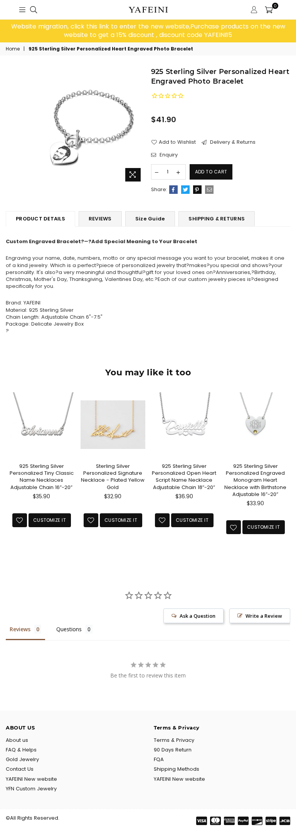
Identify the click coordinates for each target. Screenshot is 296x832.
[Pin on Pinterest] (197, 189)
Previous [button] (12, 475)
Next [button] (283, 475)
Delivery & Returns (232, 142)
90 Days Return (173, 749)
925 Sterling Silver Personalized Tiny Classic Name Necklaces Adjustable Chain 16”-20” (42, 476)
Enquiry (168, 154)
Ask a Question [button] (197, 615)
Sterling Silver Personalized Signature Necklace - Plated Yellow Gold (113, 476)
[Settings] (254, 9)
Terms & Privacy (174, 740)
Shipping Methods (176, 769)
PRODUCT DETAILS (40, 218)
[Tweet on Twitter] (185, 189)
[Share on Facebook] (173, 189)
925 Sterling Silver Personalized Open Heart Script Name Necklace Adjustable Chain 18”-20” (184, 476)
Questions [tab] (69, 629)
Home (13, 49)
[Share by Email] (209, 189)
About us (17, 740)
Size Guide (150, 218)
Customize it (49, 520)
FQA (159, 759)
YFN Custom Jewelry (31, 788)
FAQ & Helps (21, 749)
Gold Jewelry (22, 759)
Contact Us (20, 769)
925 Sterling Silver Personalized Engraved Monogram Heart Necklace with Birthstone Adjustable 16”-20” (255, 480)
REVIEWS (100, 218)
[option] (148, 31)
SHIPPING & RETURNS (216, 218)
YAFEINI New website (31, 779)
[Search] (33, 9)
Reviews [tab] (20, 629)
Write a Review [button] (264, 615)
